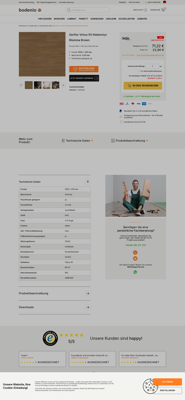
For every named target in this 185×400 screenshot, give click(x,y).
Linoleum (111, 19)
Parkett (83, 19)
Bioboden (59, 19)
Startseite (23, 26)
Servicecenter (134, 2)
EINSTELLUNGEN (167, 390)
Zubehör (142, 19)
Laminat (71, 19)
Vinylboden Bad (46, 26)
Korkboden (97, 19)
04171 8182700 (154, 2)
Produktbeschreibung (130, 140)
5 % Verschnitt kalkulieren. (151, 71)
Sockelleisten (127, 19)
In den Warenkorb (145, 85)
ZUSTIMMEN (167, 382)
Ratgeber (122, 2)
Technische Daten (78, 140)
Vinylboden (44, 19)
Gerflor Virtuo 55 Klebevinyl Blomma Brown (71, 26)
